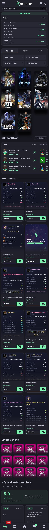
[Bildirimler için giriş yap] (45, 3)
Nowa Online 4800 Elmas (18, 150)
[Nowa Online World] (26, 50)
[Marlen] (42, 449)
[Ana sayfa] (24, 526)
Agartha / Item (6, 214)
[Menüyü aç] (3, 3)
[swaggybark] (6, 461)
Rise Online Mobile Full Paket (19, 158)
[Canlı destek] (5, 526)
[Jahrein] (6, 449)
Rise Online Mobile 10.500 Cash (20, 166)
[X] (7, 452)
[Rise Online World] (5, 18)
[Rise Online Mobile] (41, 50)
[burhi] (6, 472)
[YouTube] (10, 452)
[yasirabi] (30, 449)
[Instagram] (45, 464)
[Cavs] (30, 461)
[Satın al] (20, 218)
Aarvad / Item (6, 257)
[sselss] (42, 461)
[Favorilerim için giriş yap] (41, 3)
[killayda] (42, 472)
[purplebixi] (18, 461)
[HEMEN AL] (34, 152)
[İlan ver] (15, 526)
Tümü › (44, 17)
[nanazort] (18, 472)
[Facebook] (45, 452)
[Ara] (43, 8)
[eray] (18, 449)
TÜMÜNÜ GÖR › (41, 138)
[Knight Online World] (9, 50)
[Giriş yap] (44, 526)
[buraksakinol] (30, 472)
